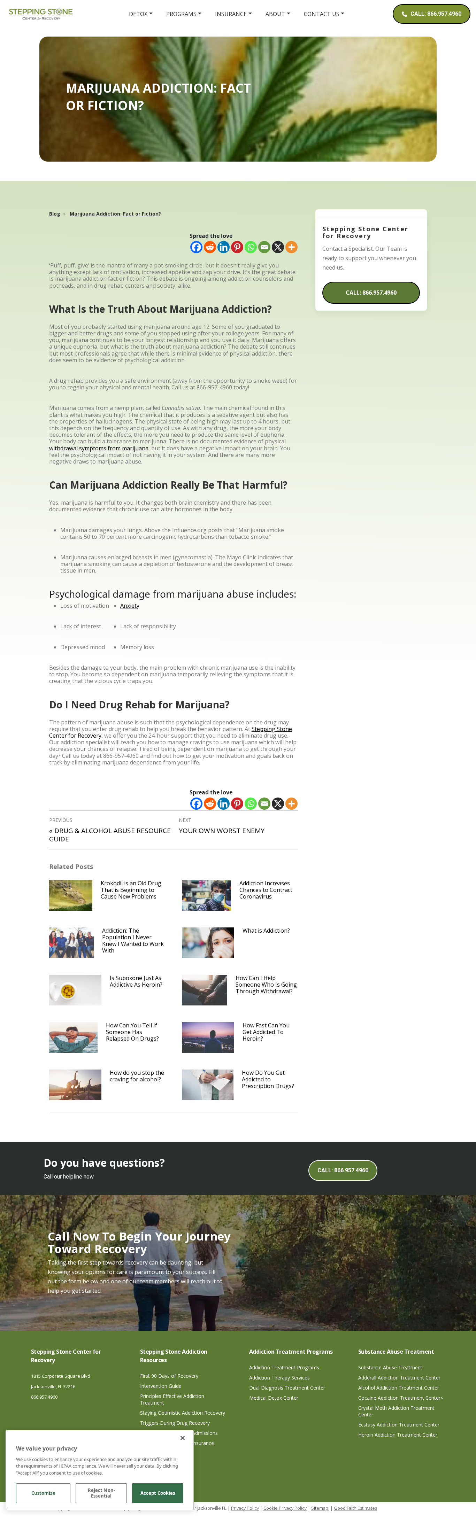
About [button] (275, 14)
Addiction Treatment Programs (284, 1367)
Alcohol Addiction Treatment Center (398, 1387)
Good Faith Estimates (355, 1508)
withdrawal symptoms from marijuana (98, 448)
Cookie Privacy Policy (285, 1508)
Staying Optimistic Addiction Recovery (182, 1412)
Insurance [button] (231, 14)
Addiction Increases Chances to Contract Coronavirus (265, 889)
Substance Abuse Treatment (390, 1367)
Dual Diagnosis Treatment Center (287, 1387)
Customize (43, 1493)
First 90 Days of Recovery (169, 1376)
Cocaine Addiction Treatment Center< (400, 1397)
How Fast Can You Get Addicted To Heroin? (266, 1031)
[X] (278, 247)
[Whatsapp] (251, 247)
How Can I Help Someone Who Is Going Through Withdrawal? (266, 984)
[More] (291, 247)
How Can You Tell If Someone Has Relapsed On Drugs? (132, 1031)
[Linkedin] (223, 247)
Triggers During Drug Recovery (175, 1423)
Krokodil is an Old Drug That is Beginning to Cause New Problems (131, 889)
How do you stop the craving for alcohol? (137, 1076)
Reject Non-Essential (101, 1493)
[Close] (182, 1438)
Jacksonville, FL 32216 (53, 1386)
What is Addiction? (266, 930)
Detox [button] (138, 14)
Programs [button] (181, 14)
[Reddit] (210, 247)
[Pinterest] (237, 247)
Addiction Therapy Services (279, 1377)
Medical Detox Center (273, 1397)
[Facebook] (196, 247)
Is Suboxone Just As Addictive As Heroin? (136, 981)
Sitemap (320, 1508)
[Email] (264, 247)
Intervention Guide (161, 1386)
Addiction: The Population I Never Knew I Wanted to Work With (133, 941)
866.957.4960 (44, 1397)
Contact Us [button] (321, 14)
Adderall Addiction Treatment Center (399, 1377)
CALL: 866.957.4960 (371, 292)
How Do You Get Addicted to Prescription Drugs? (268, 1079)
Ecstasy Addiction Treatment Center (398, 1424)
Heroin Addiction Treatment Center (397, 1434)
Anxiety (129, 605)
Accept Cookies (157, 1493)
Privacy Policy (245, 1508)
